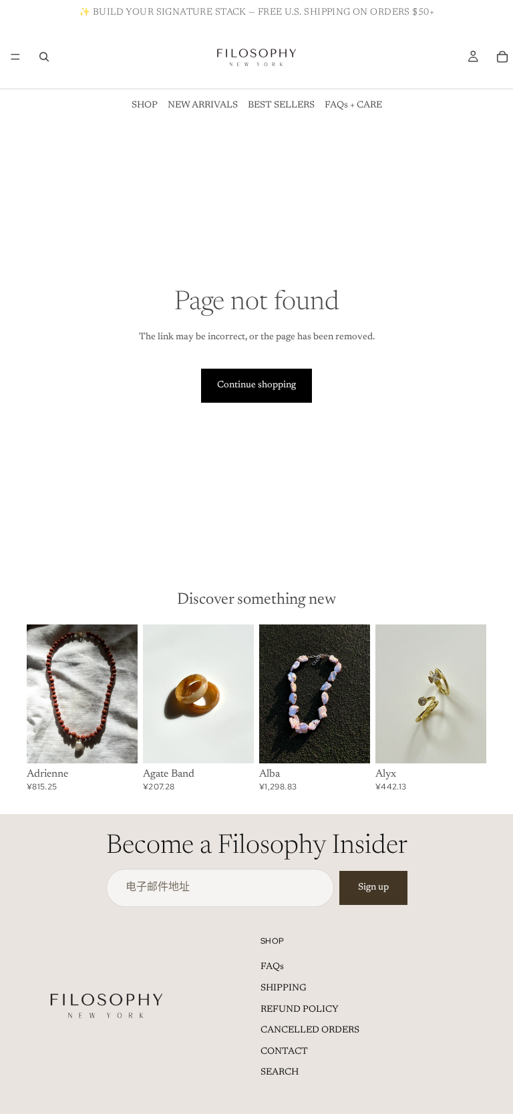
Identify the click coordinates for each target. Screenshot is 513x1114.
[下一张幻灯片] (123, 694)
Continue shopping (256, 385)
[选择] (233, 743)
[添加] (117, 743)
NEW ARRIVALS (203, 105)
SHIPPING (284, 988)
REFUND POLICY (300, 1009)
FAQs (272, 967)
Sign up (373, 887)
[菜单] (15, 56)
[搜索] (44, 56)
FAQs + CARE (353, 105)
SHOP (145, 105)
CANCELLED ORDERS (310, 1030)
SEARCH (280, 1072)
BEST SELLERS (281, 105)
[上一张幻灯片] (41, 694)
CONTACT (284, 1052)
